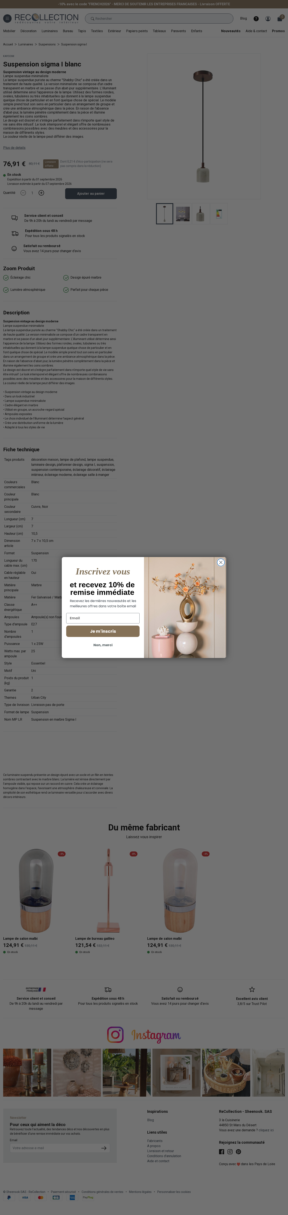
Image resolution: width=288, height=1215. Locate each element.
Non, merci (103, 645)
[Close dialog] (221, 562)
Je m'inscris (103, 631)
